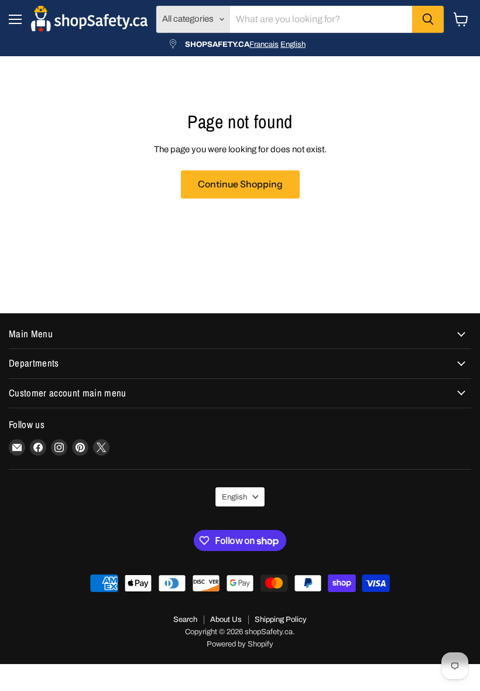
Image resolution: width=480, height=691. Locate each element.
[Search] (428, 19)
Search (185, 619)
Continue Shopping (240, 184)
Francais (264, 44)
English (293, 44)
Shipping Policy (281, 619)
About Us (226, 619)
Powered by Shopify (240, 644)
